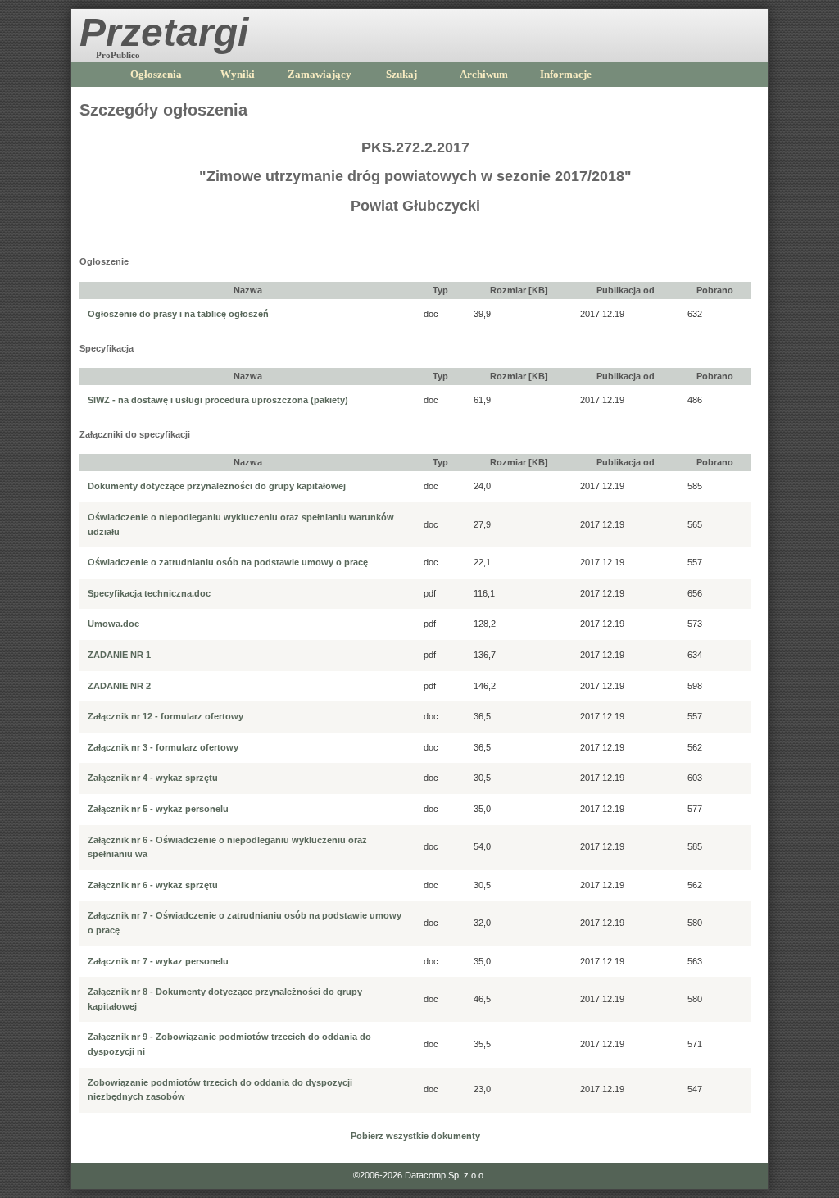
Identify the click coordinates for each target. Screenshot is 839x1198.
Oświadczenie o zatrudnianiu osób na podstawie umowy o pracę (228, 562)
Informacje (566, 74)
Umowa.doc (113, 623)
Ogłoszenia (156, 74)
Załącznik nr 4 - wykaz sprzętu (153, 778)
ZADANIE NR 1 (119, 655)
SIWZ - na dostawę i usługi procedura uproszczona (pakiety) (218, 400)
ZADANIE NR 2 (119, 686)
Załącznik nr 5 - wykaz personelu (158, 809)
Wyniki (237, 74)
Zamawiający (319, 74)
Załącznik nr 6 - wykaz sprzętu (153, 885)
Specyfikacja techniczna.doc (149, 593)
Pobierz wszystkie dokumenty (415, 1136)
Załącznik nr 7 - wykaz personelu (158, 961)
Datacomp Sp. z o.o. (445, 1175)
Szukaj (401, 74)
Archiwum (484, 74)
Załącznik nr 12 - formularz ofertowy (165, 716)
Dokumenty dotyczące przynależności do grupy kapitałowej (217, 486)
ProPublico (118, 55)
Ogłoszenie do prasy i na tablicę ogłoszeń (178, 314)
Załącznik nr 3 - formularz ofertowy (163, 747)
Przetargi (163, 32)
